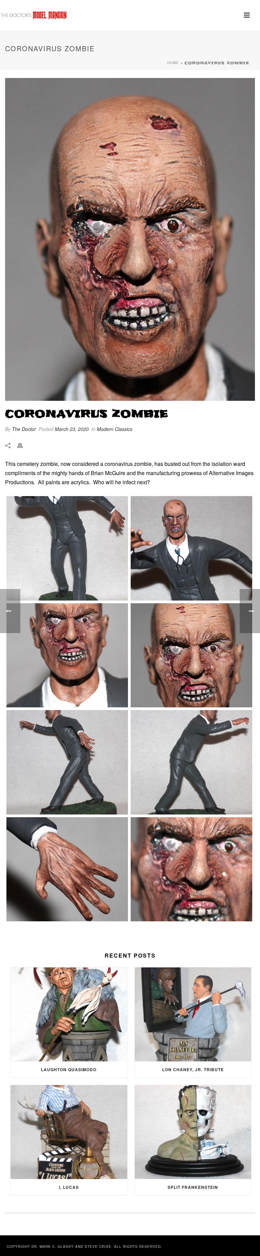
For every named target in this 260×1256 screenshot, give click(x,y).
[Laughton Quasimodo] (68, 1014)
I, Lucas (69, 1187)
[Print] (23, 445)
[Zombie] (67, 548)
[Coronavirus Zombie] (130, 239)
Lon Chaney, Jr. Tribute (193, 1069)
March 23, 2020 (72, 429)
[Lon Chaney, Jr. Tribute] (193, 1014)
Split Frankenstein (193, 1187)
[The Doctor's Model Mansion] (34, 15)
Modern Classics (114, 429)
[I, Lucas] (68, 1132)
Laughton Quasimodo (68, 1069)
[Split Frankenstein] (193, 1132)
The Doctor (24, 429)
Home (173, 62)
